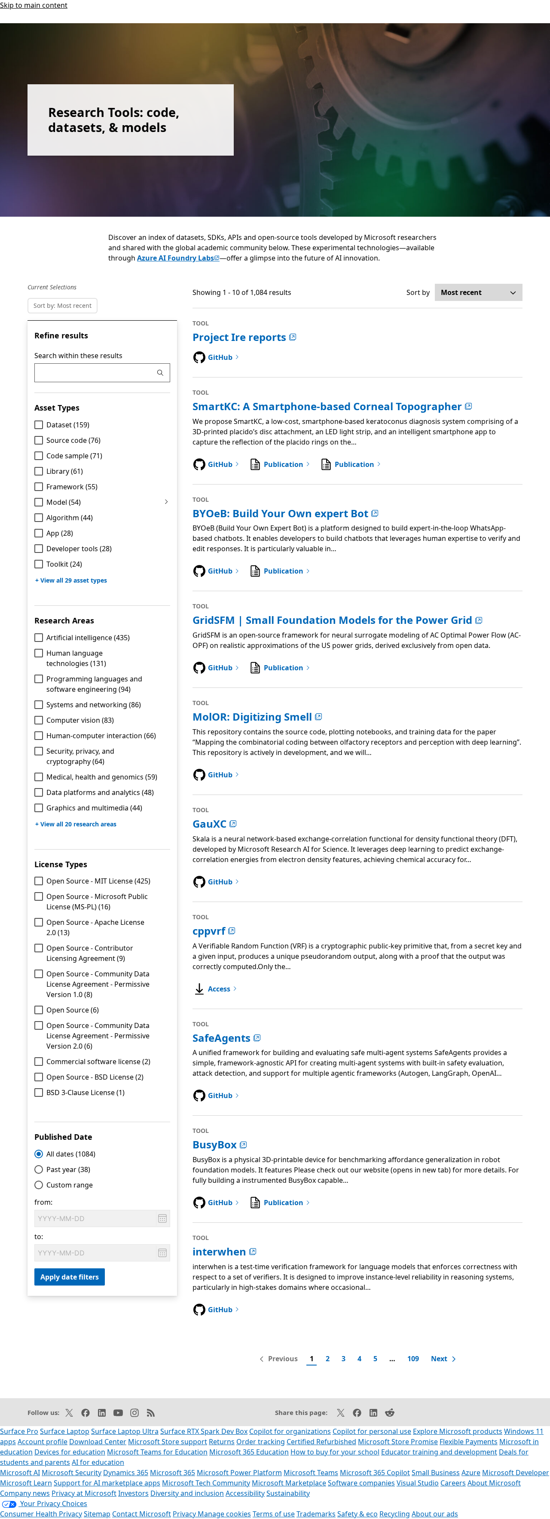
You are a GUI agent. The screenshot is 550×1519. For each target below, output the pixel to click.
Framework (72, 486)
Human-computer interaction (101, 735)
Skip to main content (33, 5)
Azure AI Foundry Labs (178, 258)
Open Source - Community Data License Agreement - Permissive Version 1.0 (98, 984)
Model (63, 502)
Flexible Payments (469, 1441)
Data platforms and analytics (100, 792)
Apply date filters (69, 1277)
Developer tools (79, 548)
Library (64, 471)
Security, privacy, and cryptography (80, 756)
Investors (133, 1493)
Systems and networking (93, 704)
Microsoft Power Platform (239, 1472)
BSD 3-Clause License (85, 1092)
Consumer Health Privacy (41, 1514)
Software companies (361, 1483)
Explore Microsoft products (457, 1431)
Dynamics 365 (125, 1472)
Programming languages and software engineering (94, 684)
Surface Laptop (64, 1431)
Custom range (69, 1185)
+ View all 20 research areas (75, 824)
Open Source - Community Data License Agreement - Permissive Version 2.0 (98, 1036)
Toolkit (64, 564)
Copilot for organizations (290, 1431)
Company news (25, 1493)
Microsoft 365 (172, 1472)
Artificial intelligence (88, 637)
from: (43, 1202)
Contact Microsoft (141, 1514)
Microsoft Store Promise (398, 1441)
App (59, 533)
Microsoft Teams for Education (157, 1452)
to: (38, 1236)
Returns (222, 1441)
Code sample (74, 455)
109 (413, 1358)
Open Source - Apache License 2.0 (95, 927)
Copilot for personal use (372, 1431)
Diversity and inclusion (187, 1493)
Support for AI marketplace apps (107, 1483)
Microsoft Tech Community (206, 1483)
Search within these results (78, 355)
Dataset (67, 425)
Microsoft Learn (26, 1483)
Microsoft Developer (515, 1472)
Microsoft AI (20, 1472)
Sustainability (288, 1493)
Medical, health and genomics (101, 777)
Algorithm (69, 517)
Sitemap (97, 1514)
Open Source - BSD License (95, 1077)
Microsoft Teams (311, 1472)
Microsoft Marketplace (289, 1483)
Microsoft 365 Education (249, 1452)
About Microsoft (494, 1483)
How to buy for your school (334, 1452)
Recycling (394, 1514)
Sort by (418, 292)
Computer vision (80, 720)
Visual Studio (418, 1483)
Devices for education (69, 1452)
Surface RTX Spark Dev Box (204, 1431)
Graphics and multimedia (94, 808)
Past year (68, 1169)
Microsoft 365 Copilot (375, 1472)
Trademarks (316, 1514)
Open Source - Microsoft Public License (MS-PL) (97, 901)
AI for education (98, 1462)
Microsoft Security (71, 1472)
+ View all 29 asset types (71, 580)
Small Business (436, 1472)
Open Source (72, 1010)
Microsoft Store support (167, 1441)
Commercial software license (98, 1061)
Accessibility (245, 1493)
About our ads (435, 1514)
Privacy (185, 1514)
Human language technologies (76, 658)
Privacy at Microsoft (84, 1493)
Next (439, 1358)
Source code (73, 440)
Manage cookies (224, 1514)
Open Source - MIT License (98, 881)
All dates (70, 1154)
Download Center (97, 1441)
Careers (453, 1483)
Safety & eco (357, 1514)
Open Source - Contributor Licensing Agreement (89, 953)
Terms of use (274, 1514)
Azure (470, 1472)
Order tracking (260, 1441)
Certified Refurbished (321, 1441)
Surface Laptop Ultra (125, 1431)
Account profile (42, 1441)
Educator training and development (439, 1452)
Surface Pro (19, 1431)
